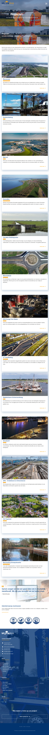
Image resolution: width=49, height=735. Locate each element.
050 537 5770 (7, 649)
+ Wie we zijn (5, 664)
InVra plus (28, 726)
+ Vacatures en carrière (7, 669)
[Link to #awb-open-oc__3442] (46, 3)
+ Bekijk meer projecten (7, 690)
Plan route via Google (8, 653)
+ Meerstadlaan (5, 687)
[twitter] (3, 702)
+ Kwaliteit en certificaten (7, 668)
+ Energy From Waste (6, 683)
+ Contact (4, 671)
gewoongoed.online (31, 730)
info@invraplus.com (8, 651)
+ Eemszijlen (4, 685)
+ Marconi (4, 688)
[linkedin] (6, 702)
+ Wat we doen (5, 666)
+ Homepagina (5, 663)
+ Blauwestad (5, 682)
